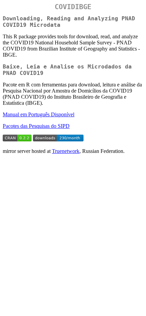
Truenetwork (65, 151)
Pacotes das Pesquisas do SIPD (36, 126)
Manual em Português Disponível (38, 114)
